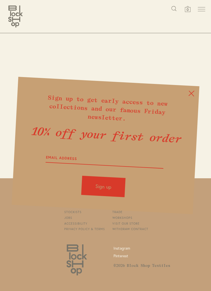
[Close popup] (191, 93)
